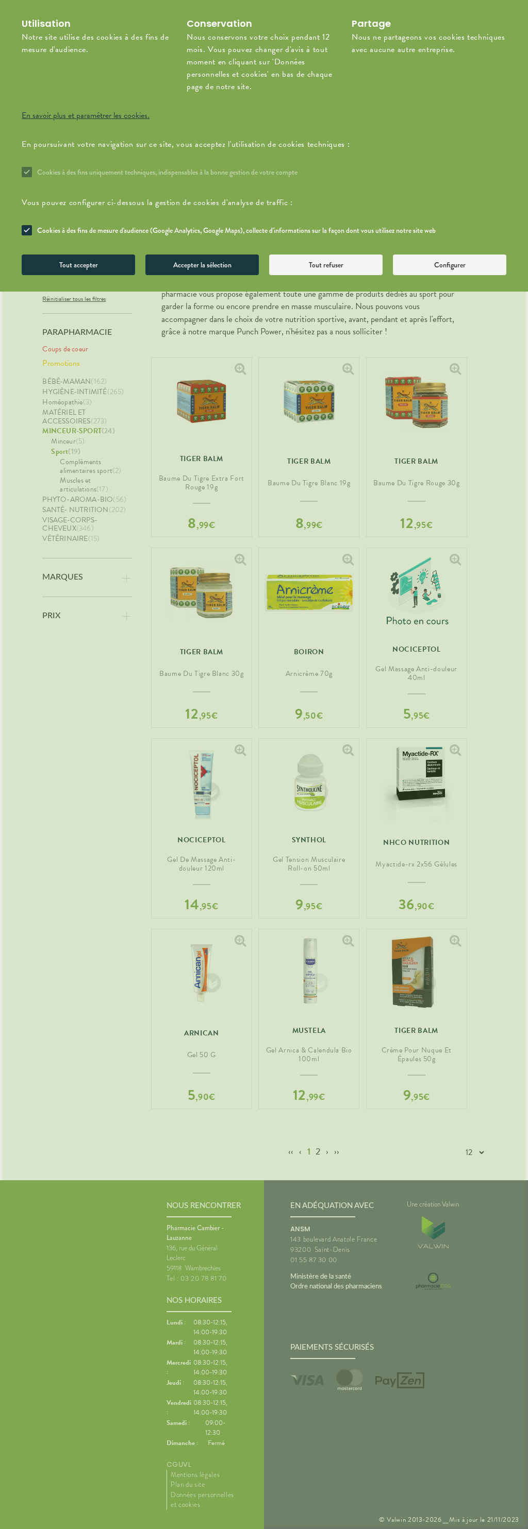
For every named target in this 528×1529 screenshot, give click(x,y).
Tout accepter (78, 265)
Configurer (450, 265)
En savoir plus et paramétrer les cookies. (86, 115)
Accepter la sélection (202, 265)
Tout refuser (326, 265)
